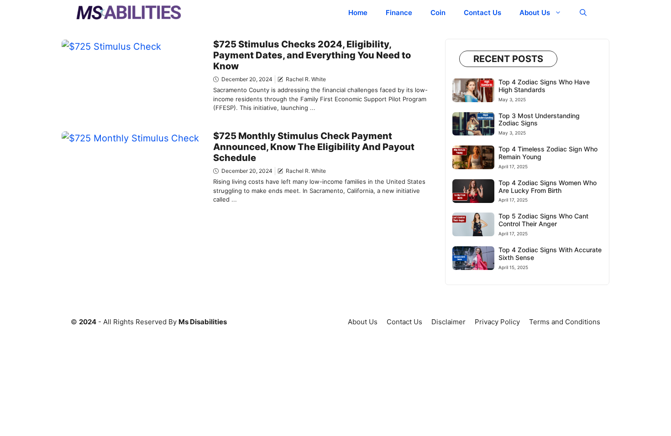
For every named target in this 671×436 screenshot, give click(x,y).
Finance (399, 12)
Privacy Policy (497, 321)
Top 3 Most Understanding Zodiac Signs (539, 119)
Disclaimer (448, 321)
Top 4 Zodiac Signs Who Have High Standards (544, 85)
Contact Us (482, 12)
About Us (534, 12)
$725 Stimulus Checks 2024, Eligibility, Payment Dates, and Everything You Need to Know (312, 55)
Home (357, 12)
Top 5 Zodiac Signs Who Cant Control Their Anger (543, 220)
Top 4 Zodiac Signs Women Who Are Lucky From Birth (547, 186)
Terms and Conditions (564, 321)
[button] (583, 12)
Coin (438, 12)
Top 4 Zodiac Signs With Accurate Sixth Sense (550, 253)
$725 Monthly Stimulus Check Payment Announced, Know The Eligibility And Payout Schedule (313, 146)
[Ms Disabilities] (129, 12)
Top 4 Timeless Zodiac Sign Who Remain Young (548, 153)
